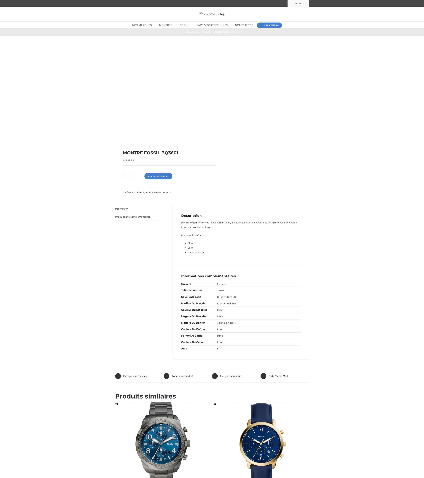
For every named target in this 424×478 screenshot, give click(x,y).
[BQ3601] (161, 93)
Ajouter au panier (158, 176)
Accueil (190, 32)
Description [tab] (121, 208)
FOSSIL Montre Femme (158, 192)
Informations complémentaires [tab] (132, 216)
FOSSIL (140, 192)
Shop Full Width (204, 32)
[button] (287, 25)
